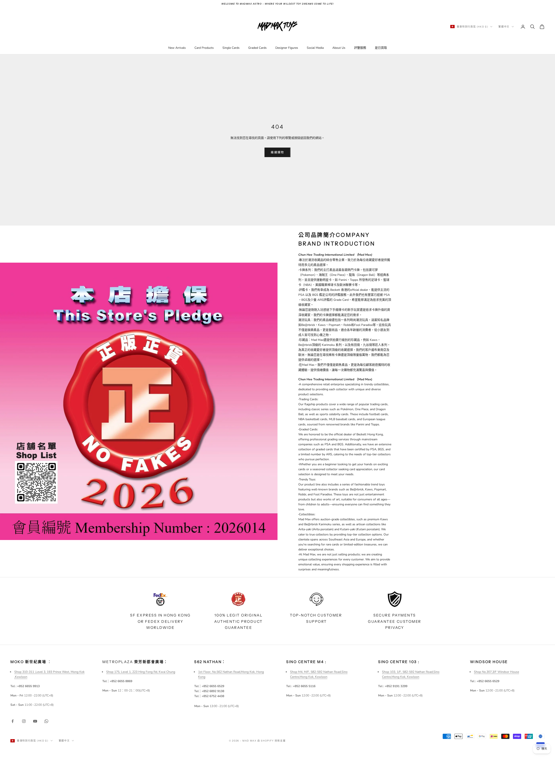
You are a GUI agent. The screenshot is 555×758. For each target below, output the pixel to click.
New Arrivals (177, 48)
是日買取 (381, 48)
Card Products (204, 48)
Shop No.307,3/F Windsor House (496, 672)
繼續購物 (277, 152)
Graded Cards (257, 48)
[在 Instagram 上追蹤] (24, 721)
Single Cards (231, 48)
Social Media (315, 48)
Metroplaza (135, 662)
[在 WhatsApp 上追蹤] (46, 721)
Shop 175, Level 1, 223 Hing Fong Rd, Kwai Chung (140, 672)
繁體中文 (503, 26)
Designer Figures (286, 48)
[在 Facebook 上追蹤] (12, 721)
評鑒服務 (360, 48)
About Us (338, 48)
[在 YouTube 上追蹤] (35, 721)
